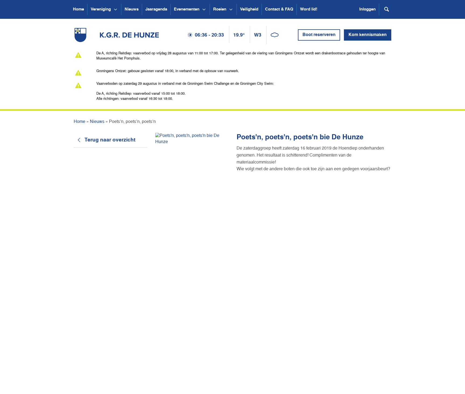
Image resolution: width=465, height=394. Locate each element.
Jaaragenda (156, 9)
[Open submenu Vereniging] (115, 9)
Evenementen (186, 9)
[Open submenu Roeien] (231, 9)
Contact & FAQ (279, 9)
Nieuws (132, 9)
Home (78, 9)
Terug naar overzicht (109, 140)
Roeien (219, 9)
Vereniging (101, 9)
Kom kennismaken (367, 35)
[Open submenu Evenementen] (204, 9)
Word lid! (308, 9)
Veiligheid (249, 9)
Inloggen (367, 9)
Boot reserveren (319, 35)
